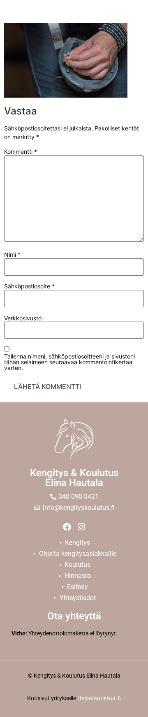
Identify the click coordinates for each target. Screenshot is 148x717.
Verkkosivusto (23, 318)
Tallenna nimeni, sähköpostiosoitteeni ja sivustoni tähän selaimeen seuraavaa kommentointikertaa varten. (69, 362)
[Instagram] (81, 527)
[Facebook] (67, 527)
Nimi (12, 255)
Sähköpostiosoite (29, 286)
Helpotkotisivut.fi (99, 698)
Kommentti (20, 152)
